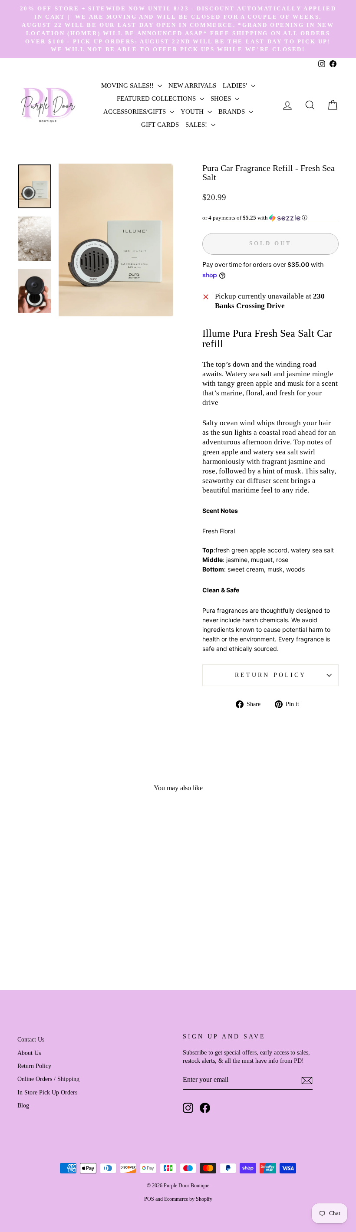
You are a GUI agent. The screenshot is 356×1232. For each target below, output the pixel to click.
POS (149, 1199)
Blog (23, 1105)
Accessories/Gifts (135, 111)
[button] (270, 218)
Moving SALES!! (128, 85)
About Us (29, 1052)
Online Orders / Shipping (48, 1078)
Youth (193, 111)
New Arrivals (192, 85)
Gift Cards (160, 124)
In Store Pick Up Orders (47, 1092)
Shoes (222, 98)
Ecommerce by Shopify (188, 1199)
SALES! (197, 124)
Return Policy (270, 675)
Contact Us (30, 1039)
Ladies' (236, 85)
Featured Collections (157, 98)
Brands (232, 111)
